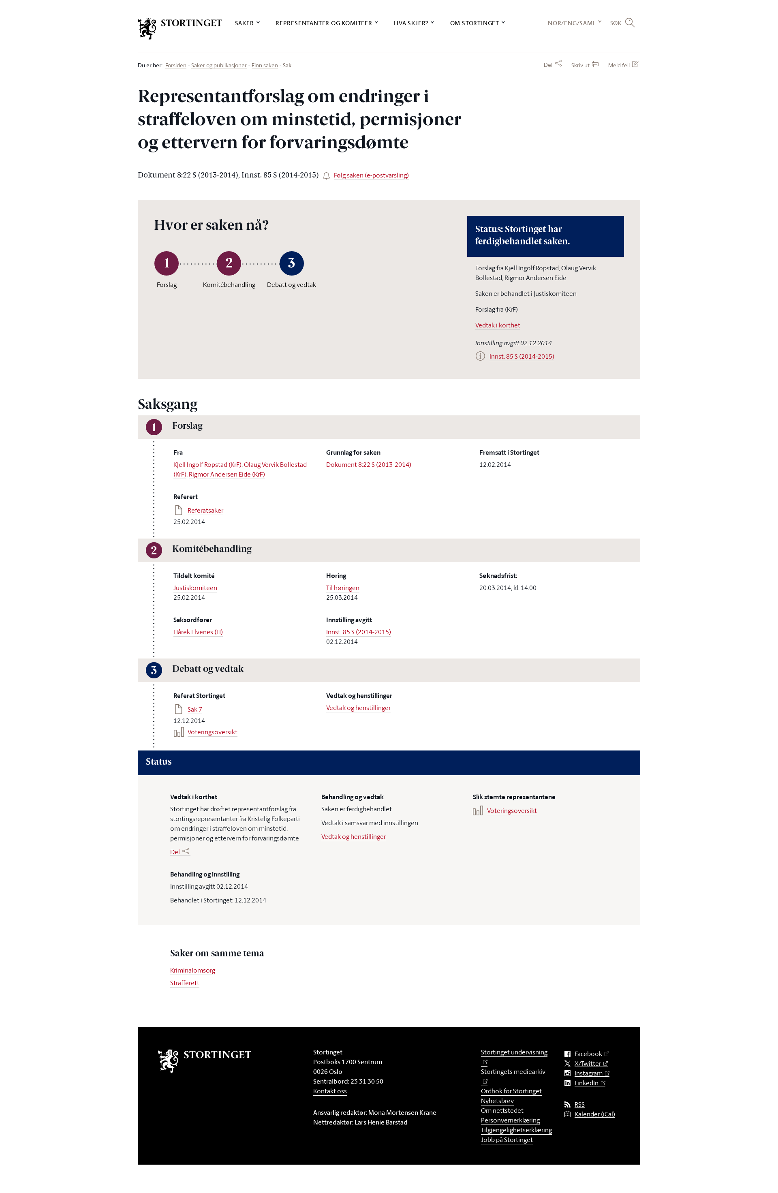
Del (548, 65)
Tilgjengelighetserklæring (516, 1129)
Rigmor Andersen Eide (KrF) (227, 474)
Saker (244, 23)
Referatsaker (205, 510)
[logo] (180, 29)
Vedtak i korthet (497, 325)
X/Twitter (588, 1063)
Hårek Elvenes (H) (198, 631)
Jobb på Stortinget (507, 1139)
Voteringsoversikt (212, 731)
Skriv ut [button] (580, 65)
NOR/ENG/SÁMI (571, 23)
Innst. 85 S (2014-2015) (358, 631)
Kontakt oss (330, 1090)
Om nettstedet (502, 1110)
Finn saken (265, 65)
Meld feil (619, 65)
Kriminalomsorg (192, 970)
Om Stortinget (474, 23)
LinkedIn (586, 1083)
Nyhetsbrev (497, 1100)
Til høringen (342, 587)
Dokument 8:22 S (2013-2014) (368, 464)
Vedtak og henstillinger (358, 707)
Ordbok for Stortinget (511, 1090)
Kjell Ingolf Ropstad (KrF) (207, 464)
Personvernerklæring (510, 1120)
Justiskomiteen (195, 587)
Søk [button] (616, 23)
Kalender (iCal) (595, 1114)
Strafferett (184, 982)
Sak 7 (195, 709)
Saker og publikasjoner (219, 65)
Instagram (589, 1073)
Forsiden (175, 65)
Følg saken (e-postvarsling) (371, 175)
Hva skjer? (411, 23)
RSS (580, 1104)
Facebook (588, 1053)
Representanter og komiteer (324, 23)
